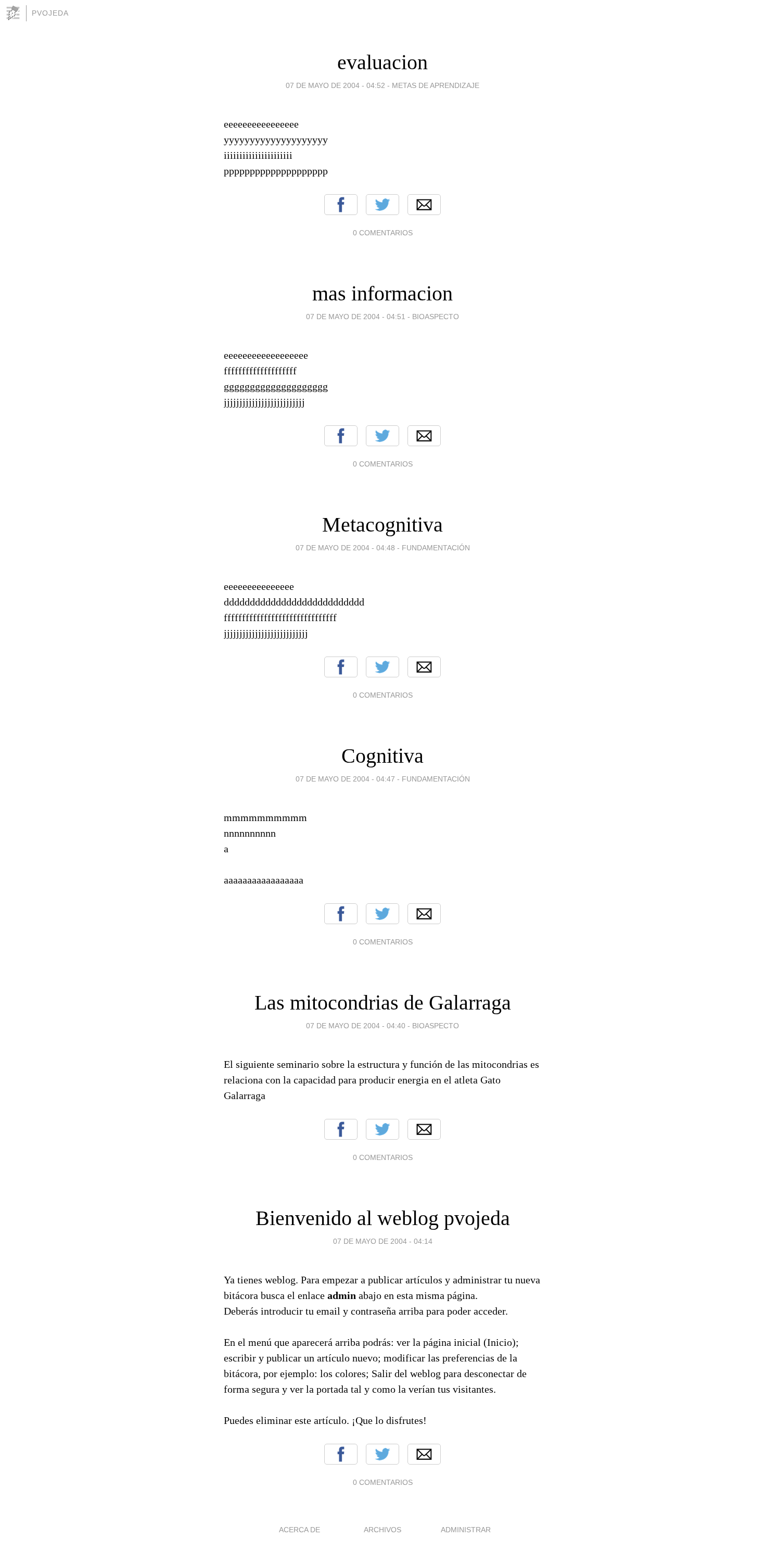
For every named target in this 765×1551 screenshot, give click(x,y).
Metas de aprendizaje (435, 85)
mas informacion (382, 293)
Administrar (466, 1529)
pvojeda (50, 13)
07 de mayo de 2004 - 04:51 (355, 316)
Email (424, 204)
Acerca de (299, 1529)
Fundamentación (436, 548)
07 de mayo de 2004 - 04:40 (355, 1026)
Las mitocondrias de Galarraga (382, 1002)
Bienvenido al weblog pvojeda (383, 1218)
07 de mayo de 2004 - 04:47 (345, 779)
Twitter (382, 204)
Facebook (341, 204)
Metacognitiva (382, 524)
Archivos (382, 1529)
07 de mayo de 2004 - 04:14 (382, 1241)
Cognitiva (382, 755)
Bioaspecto (435, 316)
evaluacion (382, 62)
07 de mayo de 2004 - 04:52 (335, 85)
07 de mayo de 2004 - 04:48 (345, 548)
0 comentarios (383, 233)
